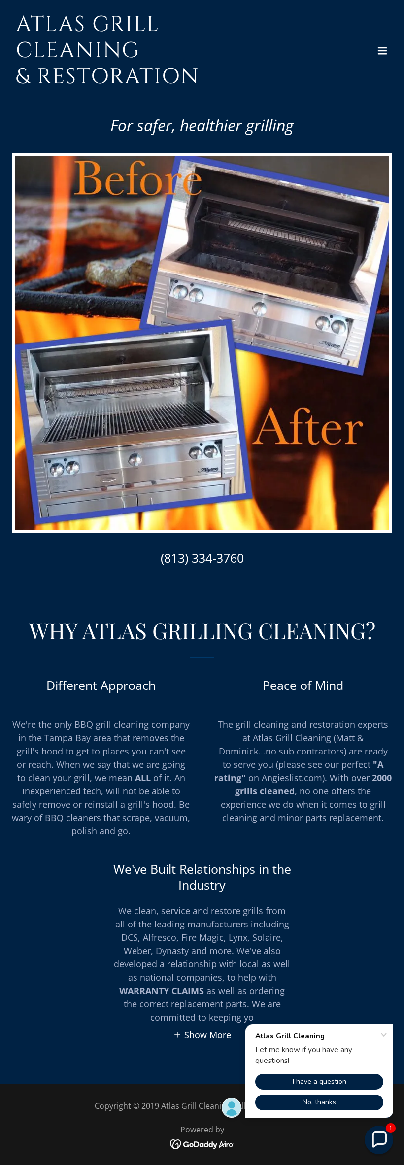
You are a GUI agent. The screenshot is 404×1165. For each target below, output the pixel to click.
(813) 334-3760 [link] (202, 557)
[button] (382, 51)
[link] (145, 80)
